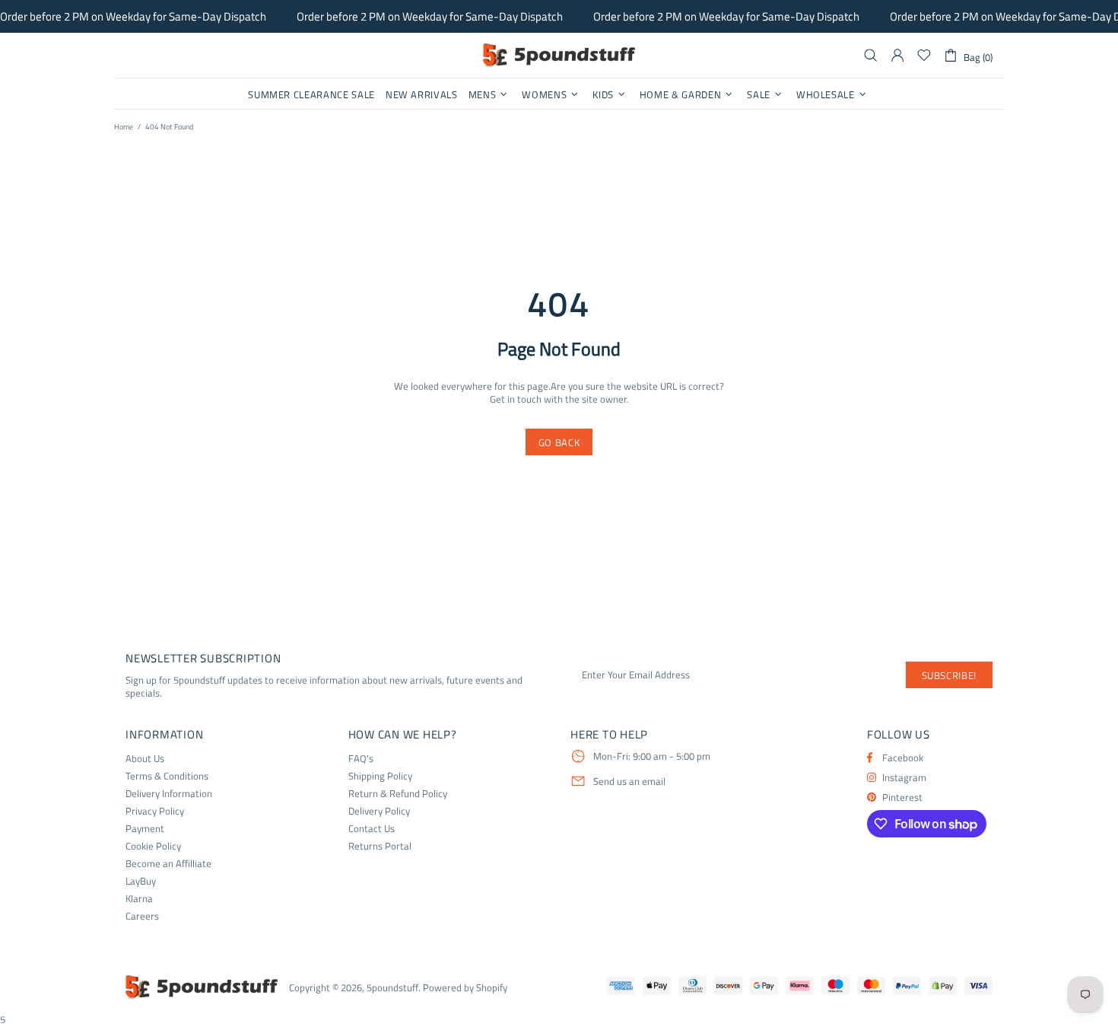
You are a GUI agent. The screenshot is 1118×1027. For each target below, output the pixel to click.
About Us (144, 758)
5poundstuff (559, 56)
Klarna (139, 898)
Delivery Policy (379, 811)
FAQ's (360, 758)
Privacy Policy (154, 811)
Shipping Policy (380, 776)
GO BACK (559, 442)
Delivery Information (168, 793)
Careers (142, 916)
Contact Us (371, 828)
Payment (144, 828)
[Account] (897, 55)
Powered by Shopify (465, 987)
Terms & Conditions (166, 776)
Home (123, 126)
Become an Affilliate (168, 863)
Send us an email (629, 782)
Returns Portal (379, 846)
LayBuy (140, 881)
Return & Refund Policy (397, 793)
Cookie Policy (153, 846)
